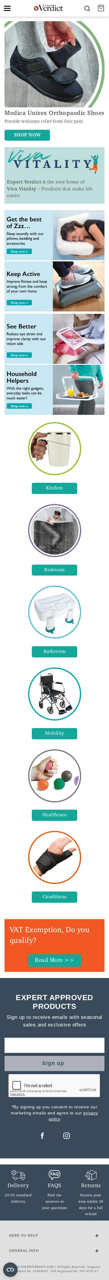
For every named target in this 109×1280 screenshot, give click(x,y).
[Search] (87, 8)
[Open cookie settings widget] (10, 1269)
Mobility (54, 733)
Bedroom (54, 570)
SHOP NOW (27, 135)
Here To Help (23, 1236)
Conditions (55, 897)
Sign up (53, 1063)
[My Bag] (101, 8)
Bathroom (55, 651)
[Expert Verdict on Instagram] (66, 1135)
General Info (24, 1251)
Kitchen (54, 488)
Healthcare (54, 815)
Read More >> (54, 960)
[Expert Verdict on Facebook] (42, 1135)
